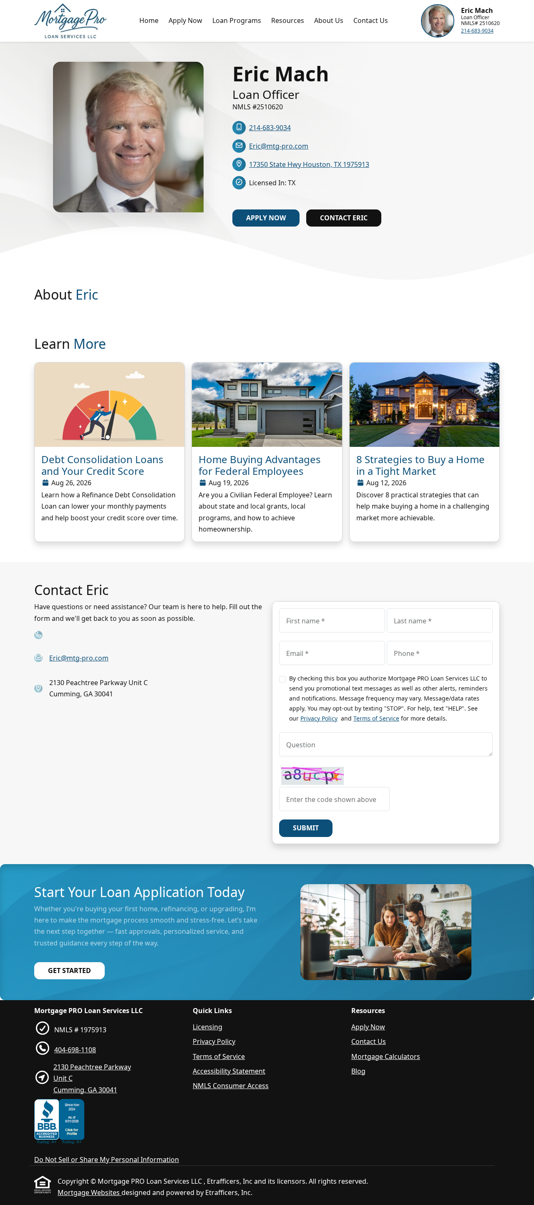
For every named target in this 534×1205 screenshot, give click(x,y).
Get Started (69, 970)
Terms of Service (376, 718)
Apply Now (185, 20)
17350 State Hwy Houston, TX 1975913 (309, 164)
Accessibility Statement (229, 1071)
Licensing (207, 1026)
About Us (328, 20)
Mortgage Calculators (385, 1056)
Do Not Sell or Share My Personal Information (106, 1159)
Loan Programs (236, 20)
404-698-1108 (75, 1049)
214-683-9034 (477, 30)
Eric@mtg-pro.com (278, 146)
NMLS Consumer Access (231, 1085)
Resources (287, 20)
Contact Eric (344, 217)
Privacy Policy (319, 718)
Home (149, 20)
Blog (358, 1071)
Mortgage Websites (89, 1192)
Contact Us (370, 20)
